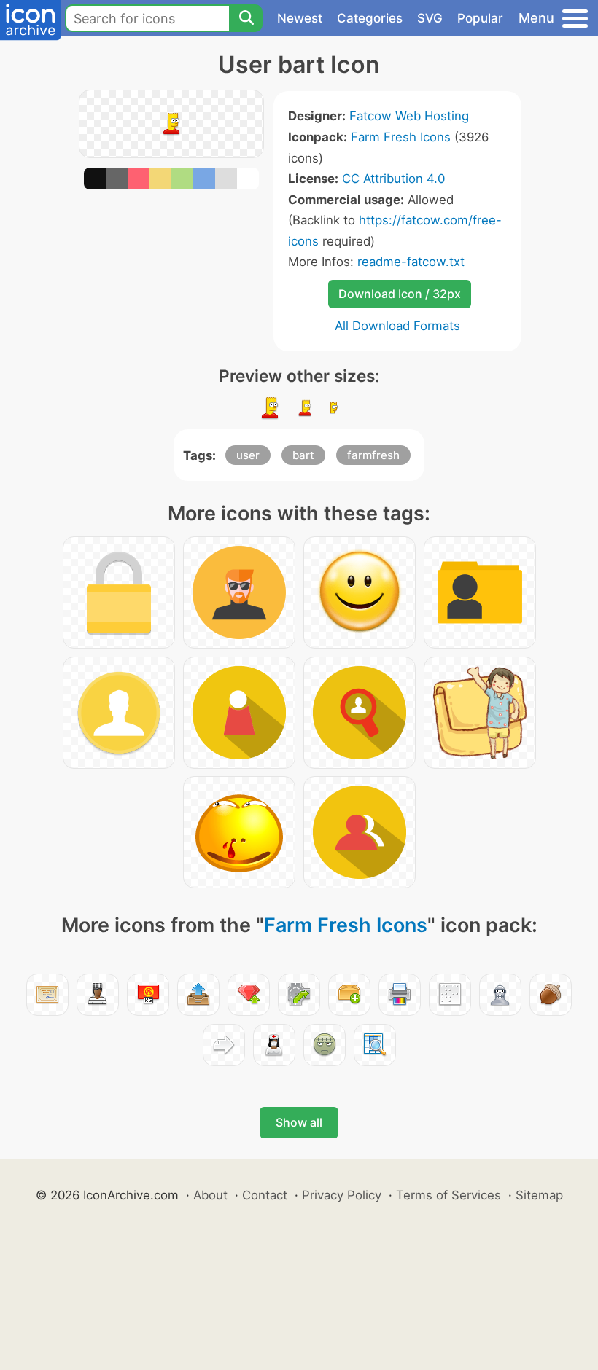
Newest (299, 18)
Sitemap (539, 1195)
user (248, 455)
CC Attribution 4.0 (393, 178)
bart (303, 455)
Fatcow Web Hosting (409, 116)
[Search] (246, 18)
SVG (430, 18)
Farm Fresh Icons (401, 137)
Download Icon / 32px (399, 293)
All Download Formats (397, 325)
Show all (299, 1122)
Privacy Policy (341, 1195)
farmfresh (373, 455)
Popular (480, 18)
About (210, 1195)
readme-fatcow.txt (411, 261)
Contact (264, 1195)
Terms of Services (448, 1195)
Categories (370, 18)
